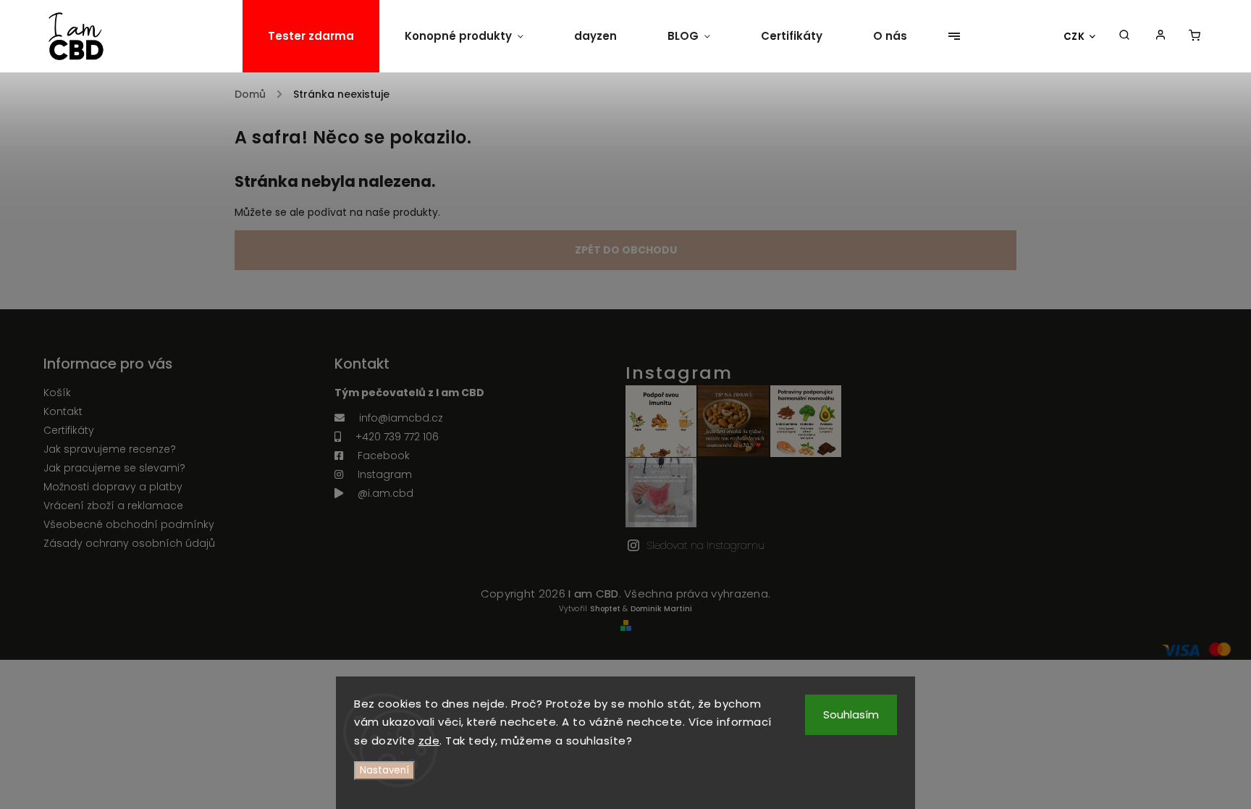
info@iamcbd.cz (401, 418)
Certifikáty (68, 430)
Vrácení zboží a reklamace (113, 505)
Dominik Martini (661, 608)
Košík (57, 392)
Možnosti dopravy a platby (112, 486)
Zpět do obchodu (626, 250)
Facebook (384, 455)
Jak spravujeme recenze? (109, 449)
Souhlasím (851, 714)
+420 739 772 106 (397, 436)
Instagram (385, 474)
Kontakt (63, 411)
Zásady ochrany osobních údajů (129, 543)
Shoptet (605, 608)
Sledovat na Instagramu (705, 545)
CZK (1074, 36)
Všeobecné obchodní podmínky (128, 524)
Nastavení (384, 770)
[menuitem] (311, 36)
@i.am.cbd (385, 493)
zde (429, 740)
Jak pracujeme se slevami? (114, 468)
